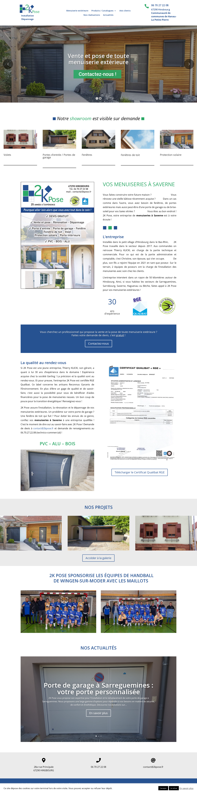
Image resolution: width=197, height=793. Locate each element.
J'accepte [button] (163, 788)
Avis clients (125, 11)
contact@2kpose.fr (43, 428)
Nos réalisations (92, 15)
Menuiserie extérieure (77, 11)
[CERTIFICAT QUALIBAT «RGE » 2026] (139, 463)
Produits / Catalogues (102, 11)
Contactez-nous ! (97, 74)
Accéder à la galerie (98, 558)
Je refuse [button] (174, 788)
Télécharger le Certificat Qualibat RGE (140, 472)
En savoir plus (98, 713)
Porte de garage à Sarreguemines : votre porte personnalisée (98, 688)
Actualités (108, 15)
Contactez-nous (98, 343)
